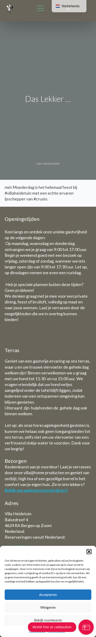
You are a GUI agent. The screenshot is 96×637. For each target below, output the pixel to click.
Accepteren (48, 594)
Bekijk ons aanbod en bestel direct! (36, 490)
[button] (89, 551)
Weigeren (48, 607)
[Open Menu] (40, 8)
